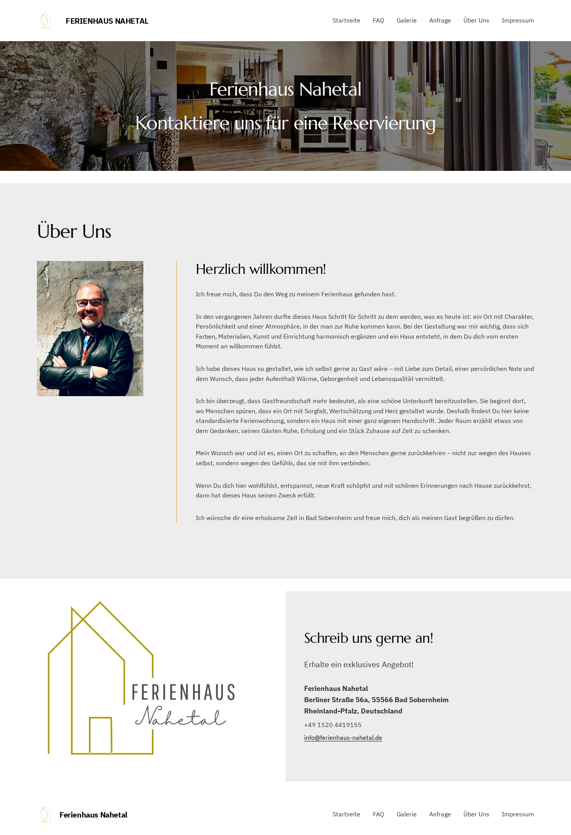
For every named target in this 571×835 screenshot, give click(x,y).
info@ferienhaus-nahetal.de (343, 737)
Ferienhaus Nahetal (107, 21)
